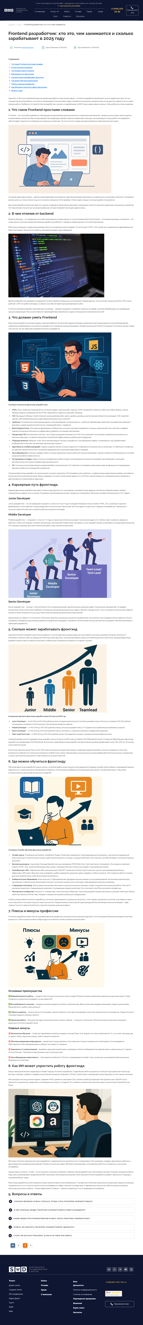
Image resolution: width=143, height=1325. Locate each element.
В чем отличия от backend (21, 67)
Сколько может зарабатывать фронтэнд (27, 77)
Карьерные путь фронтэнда (22, 74)
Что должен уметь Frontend (22, 71)
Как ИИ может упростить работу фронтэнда (29, 87)
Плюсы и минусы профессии (22, 84)
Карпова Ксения (28, 47)
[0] (13, 1245)
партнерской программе (70, 6)
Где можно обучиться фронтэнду (24, 81)
